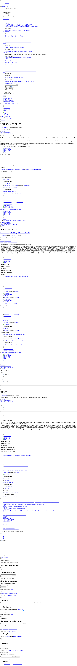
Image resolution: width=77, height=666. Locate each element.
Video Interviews (6, 13)
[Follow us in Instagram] (3, 537)
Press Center (16, 515)
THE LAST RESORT (7, 200)
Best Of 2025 (21, 30)
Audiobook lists (16, 30)
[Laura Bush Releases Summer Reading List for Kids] (13, 340)
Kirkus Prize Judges (23, 506)
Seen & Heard (18, 40)
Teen (16, 35)
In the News (13, 42)
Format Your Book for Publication (33, 66)
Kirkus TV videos (36, 504)
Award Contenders (18, 51)
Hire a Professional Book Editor (9, 510)
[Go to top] (3, 540)
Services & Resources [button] (7, 58)
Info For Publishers (22, 515)
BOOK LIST (6, 103)
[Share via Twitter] (6, 108)
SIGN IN (7, 3)
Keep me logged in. (4, 612)
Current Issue (7, 57)
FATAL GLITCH (6, 183)
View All (7, 23)
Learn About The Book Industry (53, 510)
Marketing (17, 62)
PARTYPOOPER (6, 289)
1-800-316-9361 (7, 636)
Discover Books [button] (6, 500)
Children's (37, 26)
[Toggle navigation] (0, 6)
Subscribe (29, 57)
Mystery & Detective (24, 24)
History (29, 25)
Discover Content (8, 81)
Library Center (8, 68)
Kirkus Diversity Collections (8, 512)
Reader (4, 605)
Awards (14, 40)
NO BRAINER (6, 301)
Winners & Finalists (9, 47)
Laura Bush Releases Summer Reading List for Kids (13, 344)
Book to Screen (8, 42)
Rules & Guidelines (25, 51)
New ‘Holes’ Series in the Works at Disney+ (11, 496)
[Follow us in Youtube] (3, 538)
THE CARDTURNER (7, 486)
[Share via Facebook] (7, 106)
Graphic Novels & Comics (22, 26)
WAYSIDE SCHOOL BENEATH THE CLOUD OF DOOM (15, 470)
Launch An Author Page (29, 81)
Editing (9, 62)
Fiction (11, 24)
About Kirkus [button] (5, 514)
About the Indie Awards (9, 51)
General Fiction (8, 35)
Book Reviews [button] (6, 19)
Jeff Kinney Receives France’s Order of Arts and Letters (13, 338)
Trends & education (9, 71)
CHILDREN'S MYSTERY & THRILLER (23, 455)
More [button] (4, 72)
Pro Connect (5, 15)
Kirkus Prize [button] (5, 505)
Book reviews (5, 9)
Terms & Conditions (7, 518)
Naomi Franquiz (20, 202)
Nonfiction (17, 25)
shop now (2, 117)
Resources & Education (9, 60)
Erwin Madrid (19, 193)
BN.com (11, 118)
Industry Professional (7, 607)
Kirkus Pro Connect (17, 512)
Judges (30, 51)
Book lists (11, 30)
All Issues (17, 57)
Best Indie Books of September (15, 103)
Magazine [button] (5, 52)
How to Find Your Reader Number (16, 650)
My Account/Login (25, 512)
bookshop (5, 224)
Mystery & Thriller (18, 36)
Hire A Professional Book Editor (11, 66)
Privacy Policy (5, 517)
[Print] (4, 110)
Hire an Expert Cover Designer (46, 66)
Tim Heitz (17, 472)
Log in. (12, 589)
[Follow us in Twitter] (3, 536)
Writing (6, 62)
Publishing (13, 62)
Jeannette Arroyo (27, 185)
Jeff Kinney (4, 235)
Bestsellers (7, 30)
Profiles (6, 40)
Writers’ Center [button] (6, 509)
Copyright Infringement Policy (8, 519)
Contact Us (5, 524)
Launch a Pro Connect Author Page (40, 510)
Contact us (5, 516)
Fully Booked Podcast (26, 42)
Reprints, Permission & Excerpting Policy (7, 521)
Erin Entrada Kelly (5, 127)
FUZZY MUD (6, 478)
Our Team (8, 515)
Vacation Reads (27, 30)
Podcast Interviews (6, 14)
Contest (11, 515)
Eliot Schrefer (15, 185)
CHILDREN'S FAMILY (19, 169)
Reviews (4, 113)
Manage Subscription (23, 57)
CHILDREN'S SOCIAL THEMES (7, 169)
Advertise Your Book (56, 66)
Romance (30, 24)
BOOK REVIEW (8, 288)
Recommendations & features (23, 71)
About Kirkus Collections (17, 77)
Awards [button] (4, 43)
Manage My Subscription (16, 508)
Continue (13, 575)
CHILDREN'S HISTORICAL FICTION (33, 169)
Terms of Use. (20, 609)
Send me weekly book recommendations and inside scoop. (11, 610)
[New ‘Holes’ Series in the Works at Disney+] (12, 492)
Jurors (23, 47)
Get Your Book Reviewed (22, 66)
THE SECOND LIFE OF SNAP (9, 191)
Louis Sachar (4, 395)
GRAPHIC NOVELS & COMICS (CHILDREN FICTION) (14, 220)
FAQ (13, 515)
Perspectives (10, 40)
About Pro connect (21, 81)
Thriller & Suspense (16, 24)
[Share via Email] (6, 109)
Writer (4, 606)
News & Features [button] (6, 31)
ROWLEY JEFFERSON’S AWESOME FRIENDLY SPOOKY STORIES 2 (17, 311)
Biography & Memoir (23, 25)
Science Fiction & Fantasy (10, 25)
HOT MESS (5, 295)
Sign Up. (13, 658)
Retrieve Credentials (15, 656)
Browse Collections (9, 77)
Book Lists (9, 504)
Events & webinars (32, 71)
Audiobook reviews (7, 11)
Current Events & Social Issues (11, 26)
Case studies (15, 71)
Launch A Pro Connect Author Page (67, 66)
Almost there (3, 587)
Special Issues (13, 57)
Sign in (2, 609)
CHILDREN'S (6, 114)
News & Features (6, 12)
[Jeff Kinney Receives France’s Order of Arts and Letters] (14, 334)
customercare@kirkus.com (17, 636)
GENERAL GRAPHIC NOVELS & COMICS (9, 276)
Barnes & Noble (7, 118)
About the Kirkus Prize (17, 47)
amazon (1, 118)
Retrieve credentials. (12, 595)
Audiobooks (7, 24)
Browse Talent (15, 81)
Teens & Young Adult (31, 26)
